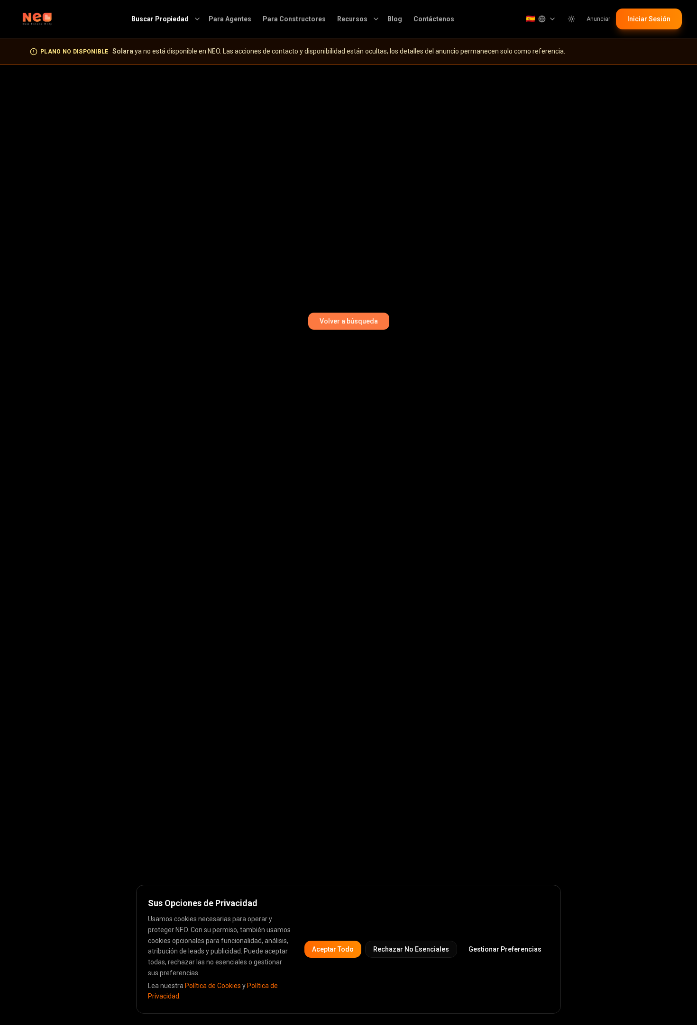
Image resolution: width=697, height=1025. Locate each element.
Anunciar (598, 19)
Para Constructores (294, 19)
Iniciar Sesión (648, 19)
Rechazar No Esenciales (411, 949)
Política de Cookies (213, 985)
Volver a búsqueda (349, 321)
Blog (394, 19)
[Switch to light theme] (571, 18)
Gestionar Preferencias (504, 949)
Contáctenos (433, 19)
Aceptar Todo (333, 949)
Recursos (352, 19)
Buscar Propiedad (160, 19)
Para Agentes (230, 19)
